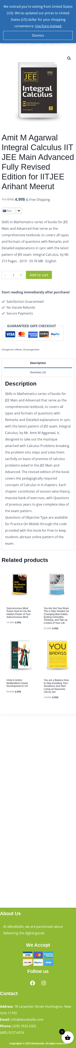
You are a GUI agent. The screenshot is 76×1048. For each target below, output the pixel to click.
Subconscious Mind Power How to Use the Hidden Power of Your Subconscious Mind (18, 613)
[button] (69, 58)
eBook (18, 349)
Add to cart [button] (16, 634)
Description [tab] (38, 363)
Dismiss (38, 35)
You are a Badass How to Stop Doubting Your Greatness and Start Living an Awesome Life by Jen (56, 686)
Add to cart (39, 274)
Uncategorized (31, 349)
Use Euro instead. (48, 26)
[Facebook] (32, 983)
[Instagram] (44, 983)
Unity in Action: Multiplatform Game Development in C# (17, 683)
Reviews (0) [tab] (38, 372)
